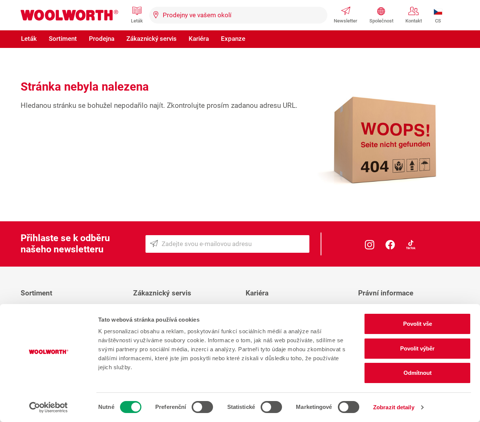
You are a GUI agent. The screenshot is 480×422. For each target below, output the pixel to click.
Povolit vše (417, 324)
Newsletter (345, 21)
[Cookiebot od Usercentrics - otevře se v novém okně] (48, 407)
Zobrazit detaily (393, 407)
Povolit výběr (417, 348)
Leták (137, 21)
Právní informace (385, 293)
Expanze (233, 38)
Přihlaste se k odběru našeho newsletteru (65, 244)
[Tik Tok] (411, 244)
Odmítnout (418, 373)
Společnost (381, 21)
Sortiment (63, 38)
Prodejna (101, 38)
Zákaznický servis (151, 38)
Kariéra (199, 38)
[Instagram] (369, 244)
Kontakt (413, 21)
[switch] (202, 407)
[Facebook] (390, 244)
